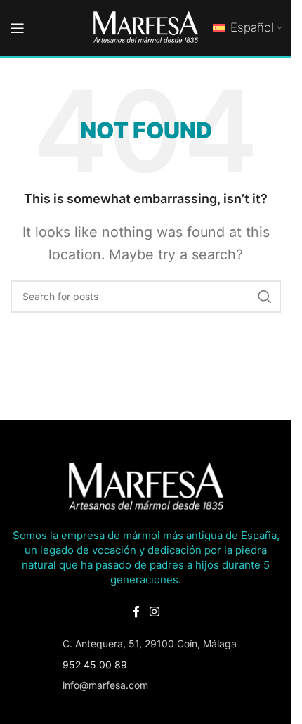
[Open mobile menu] (18, 28)
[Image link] (146, 486)
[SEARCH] (265, 296)
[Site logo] (146, 27)
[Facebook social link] (136, 611)
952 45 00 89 (95, 665)
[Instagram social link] (154, 611)
